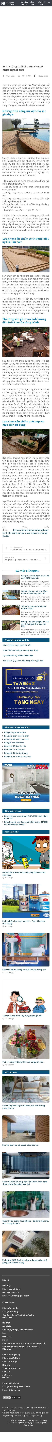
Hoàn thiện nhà (41, 1423)
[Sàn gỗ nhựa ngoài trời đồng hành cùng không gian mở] (11, 598)
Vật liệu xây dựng (10, 1311)
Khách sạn (7, 1375)
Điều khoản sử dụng (11, 1289)
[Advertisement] (26, 34)
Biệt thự (6, 1372)
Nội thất (6, 1323)
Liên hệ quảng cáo (10, 1292)
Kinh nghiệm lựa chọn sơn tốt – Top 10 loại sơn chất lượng (23, 922)
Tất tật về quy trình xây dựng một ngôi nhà (22, 1016)
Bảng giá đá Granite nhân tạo (17, 756)
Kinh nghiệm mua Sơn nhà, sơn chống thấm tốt (24, 1343)
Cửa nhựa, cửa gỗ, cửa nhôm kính (17, 1329)
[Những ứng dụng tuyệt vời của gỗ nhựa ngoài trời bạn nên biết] (11, 629)
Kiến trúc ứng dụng (11, 1354)
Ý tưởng (44, 1420)
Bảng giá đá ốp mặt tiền (15, 746)
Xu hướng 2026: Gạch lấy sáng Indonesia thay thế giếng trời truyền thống (24, 1261)
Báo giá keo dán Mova (14, 742)
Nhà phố (6, 1365)
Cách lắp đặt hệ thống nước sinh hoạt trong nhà (24, 969)
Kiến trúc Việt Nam (11, 1358)
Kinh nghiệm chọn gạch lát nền (16, 645)
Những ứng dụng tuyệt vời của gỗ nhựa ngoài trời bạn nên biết (35, 623)
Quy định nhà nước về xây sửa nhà (18, 1315)
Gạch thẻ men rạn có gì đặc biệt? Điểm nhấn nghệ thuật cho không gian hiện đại (24, 1182)
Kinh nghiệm (33, 1420)
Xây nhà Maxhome (10, 1383)
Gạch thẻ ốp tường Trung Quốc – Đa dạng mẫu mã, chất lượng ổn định (25, 1222)
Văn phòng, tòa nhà (11, 1368)
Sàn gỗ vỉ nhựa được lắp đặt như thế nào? (34, 607)
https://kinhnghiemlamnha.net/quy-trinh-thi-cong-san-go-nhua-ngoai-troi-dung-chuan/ (25, 533)
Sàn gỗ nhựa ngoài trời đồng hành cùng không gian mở (34, 592)
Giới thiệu (6, 1285)
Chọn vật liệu (32, 3)
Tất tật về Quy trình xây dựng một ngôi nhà (22, 660)
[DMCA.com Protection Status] (11, 1398)
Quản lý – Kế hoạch (17, 1420)
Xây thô (13, 1423)
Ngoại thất (43, 76)
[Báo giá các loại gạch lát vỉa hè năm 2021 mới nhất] (11, 583)
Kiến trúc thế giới (10, 1361)
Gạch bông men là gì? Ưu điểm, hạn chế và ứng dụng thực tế (23, 1106)
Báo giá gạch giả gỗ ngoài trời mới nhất (20, 1145)
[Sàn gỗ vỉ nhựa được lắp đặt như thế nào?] (11, 613)
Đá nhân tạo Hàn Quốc (14, 749)
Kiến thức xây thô (10, 1308)
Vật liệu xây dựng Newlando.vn (16, 1386)
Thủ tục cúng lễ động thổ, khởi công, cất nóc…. (23, 1062)
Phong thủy (28, 1425)
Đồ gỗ (5, 1340)
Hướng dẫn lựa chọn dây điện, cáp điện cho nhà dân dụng (23, 873)
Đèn (4, 1333)
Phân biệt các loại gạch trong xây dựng (20, 650)
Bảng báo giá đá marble (15, 732)
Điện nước (6, 1336)
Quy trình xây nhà (24, 3)
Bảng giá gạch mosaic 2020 (16, 736)
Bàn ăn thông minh (11, 1390)
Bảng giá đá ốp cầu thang (16, 753)
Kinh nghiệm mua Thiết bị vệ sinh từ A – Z (21, 1347)
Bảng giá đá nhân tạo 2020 (16, 739)
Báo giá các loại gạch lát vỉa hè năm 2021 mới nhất (35, 577)
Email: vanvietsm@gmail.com (15, 1296)
